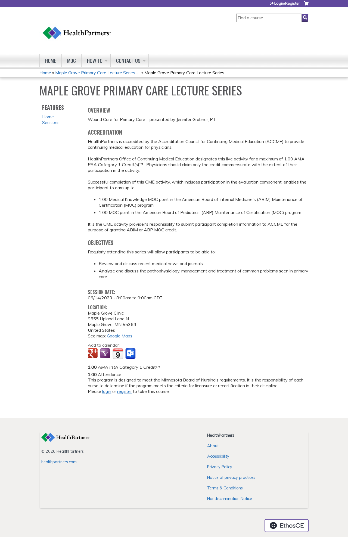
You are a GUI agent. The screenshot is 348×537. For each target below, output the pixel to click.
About (213, 445)
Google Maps (119, 336)
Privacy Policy (219, 466)
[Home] (76, 27)
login (106, 391)
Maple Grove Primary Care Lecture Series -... (97, 72)
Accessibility (218, 456)
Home (50, 60)
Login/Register (287, 3)
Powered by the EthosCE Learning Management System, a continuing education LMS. (287, 525)
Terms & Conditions (225, 488)
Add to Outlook (130, 353)
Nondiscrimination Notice (229, 498)
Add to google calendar (93, 353)
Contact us (128, 60)
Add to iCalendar (117, 353)
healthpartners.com (59, 462)
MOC (71, 60)
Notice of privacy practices (231, 477)
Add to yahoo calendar (105, 353)
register (124, 391)
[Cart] (306, 5)
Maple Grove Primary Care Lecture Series (184, 72)
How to (94, 60)
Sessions (51, 122)
